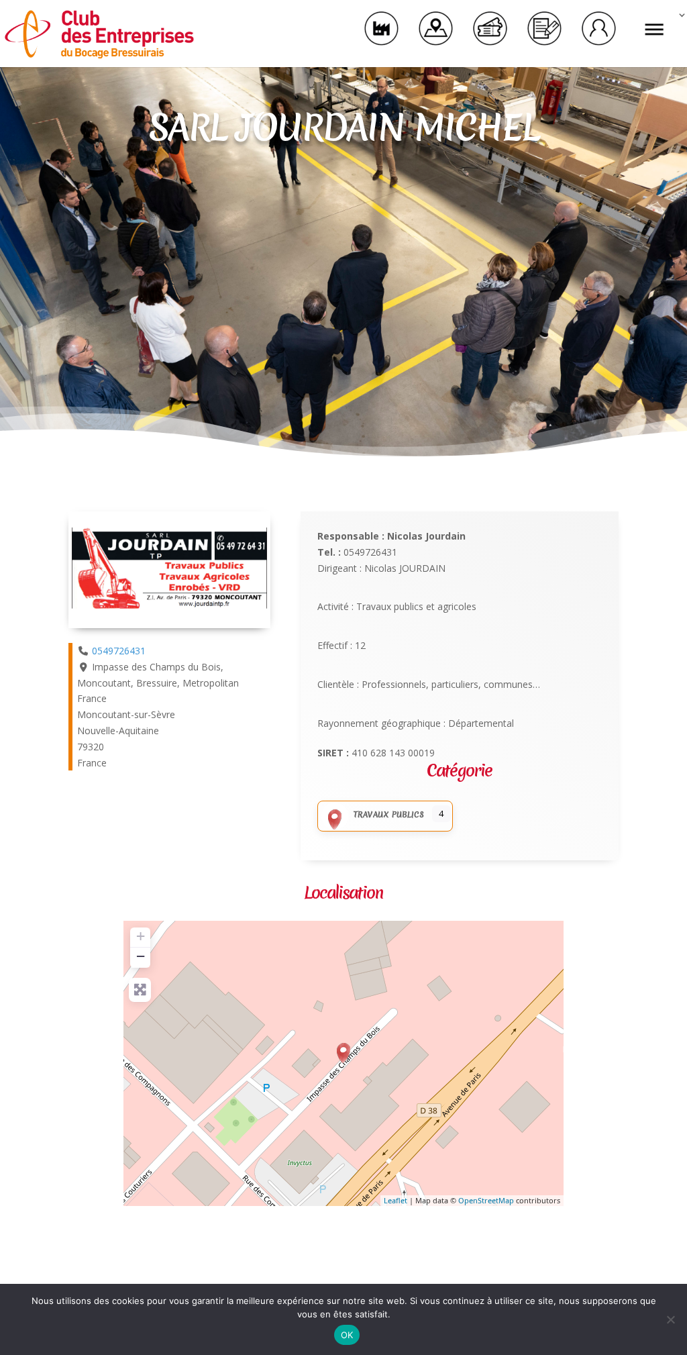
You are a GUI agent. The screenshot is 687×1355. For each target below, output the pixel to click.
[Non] (670, 1319)
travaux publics (389, 814)
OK (347, 1334)
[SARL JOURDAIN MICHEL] (343, 1053)
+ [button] (140, 935)
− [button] (140, 956)
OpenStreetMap (486, 1200)
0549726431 (119, 650)
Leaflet (395, 1200)
